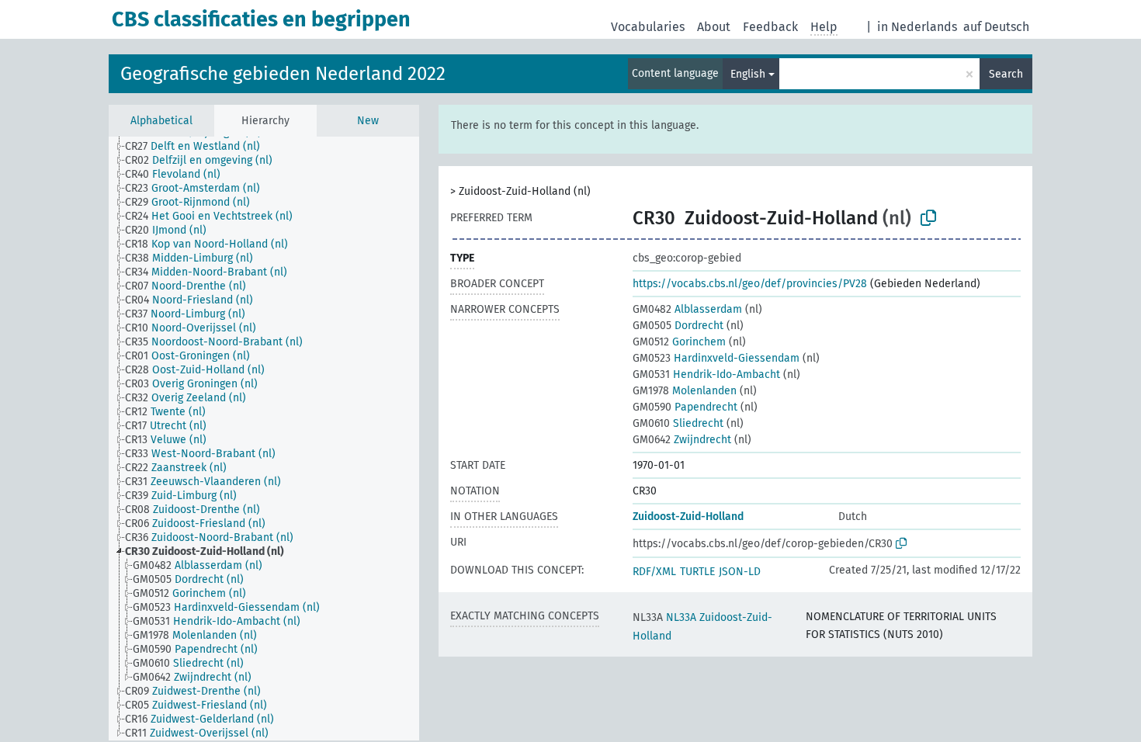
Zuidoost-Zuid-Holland (688, 516)
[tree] (264, 438)
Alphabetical (161, 120)
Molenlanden (685, 390)
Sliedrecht (678, 423)
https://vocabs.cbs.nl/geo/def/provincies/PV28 (750, 283)
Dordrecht (678, 325)
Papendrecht (685, 407)
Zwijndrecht (682, 439)
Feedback (770, 26)
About (713, 26)
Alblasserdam (687, 309)
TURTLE (697, 571)
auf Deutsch (996, 26)
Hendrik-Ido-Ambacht (706, 374)
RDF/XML (654, 571)
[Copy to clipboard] (928, 218)
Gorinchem (679, 341)
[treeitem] (199, 147)
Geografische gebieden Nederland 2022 (283, 74)
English (747, 74)
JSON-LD (740, 571)
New (368, 120)
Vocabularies (648, 26)
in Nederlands (917, 26)
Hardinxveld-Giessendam (716, 358)
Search (1006, 74)
